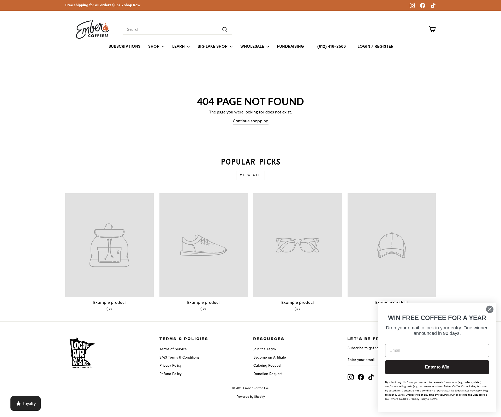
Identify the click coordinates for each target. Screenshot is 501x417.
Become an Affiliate (269, 357)
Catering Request (267, 365)
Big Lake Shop (213, 47)
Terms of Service (173, 349)
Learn (179, 47)
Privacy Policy (170, 365)
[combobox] (177, 29)
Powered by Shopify (250, 396)
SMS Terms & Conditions (179, 357)
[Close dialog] (490, 309)
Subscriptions (124, 47)
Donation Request (267, 374)
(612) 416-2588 (331, 47)
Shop (154, 47)
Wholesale (252, 47)
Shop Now (132, 5)
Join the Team (264, 349)
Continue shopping (251, 121)
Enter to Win (437, 367)
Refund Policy (170, 374)
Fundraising (290, 47)
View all (250, 175)
